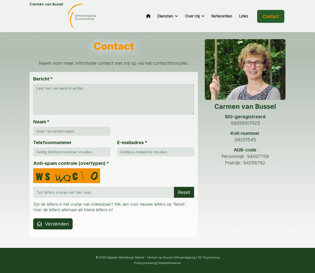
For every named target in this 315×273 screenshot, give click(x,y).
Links (243, 16)
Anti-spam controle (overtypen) (71, 163)
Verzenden (56, 224)
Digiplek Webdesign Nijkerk (125, 257)
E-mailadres (132, 142)
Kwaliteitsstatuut (170, 263)
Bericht (43, 79)
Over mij (192, 16)
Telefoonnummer (52, 142)
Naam (41, 122)
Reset (184, 192)
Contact (271, 16)
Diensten (165, 16)
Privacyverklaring (145, 263)
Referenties (221, 16)
